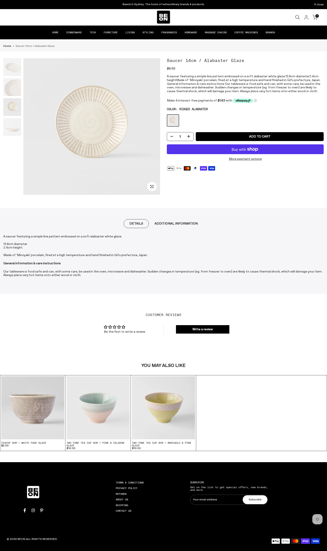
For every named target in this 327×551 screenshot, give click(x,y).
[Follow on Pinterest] (42, 510)
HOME (55, 32)
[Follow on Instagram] (33, 510)
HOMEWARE (191, 32)
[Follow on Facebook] (25, 510)
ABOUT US (122, 499)
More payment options (245, 159)
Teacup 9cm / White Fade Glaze (23, 443)
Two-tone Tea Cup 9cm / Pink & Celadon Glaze (95, 444)
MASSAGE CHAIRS (216, 32)
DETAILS (136, 224)
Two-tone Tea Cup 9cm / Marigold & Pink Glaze (161, 444)
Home (7, 46)
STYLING (148, 32)
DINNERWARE (74, 32)
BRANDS (270, 32)
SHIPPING (122, 505)
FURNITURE (111, 32)
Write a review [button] (202, 329)
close (9, 4)
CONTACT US (123, 511)
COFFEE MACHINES (246, 32)
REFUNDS (121, 494)
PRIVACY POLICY (126, 488)
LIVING (130, 32)
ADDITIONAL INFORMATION (176, 224)
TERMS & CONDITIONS (130, 482)
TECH (93, 32)
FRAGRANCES (169, 32)
